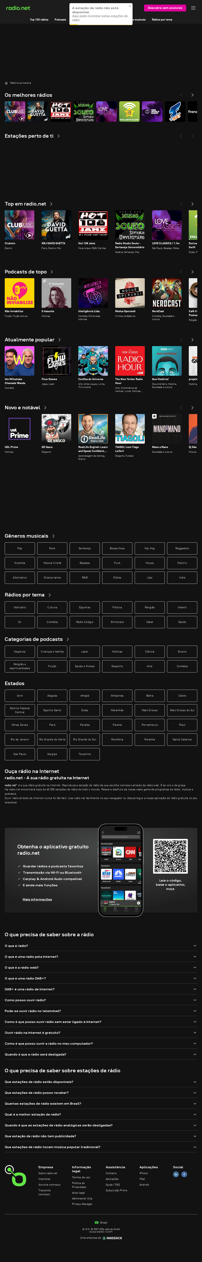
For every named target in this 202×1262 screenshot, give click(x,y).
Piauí (182, 725)
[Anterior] (181, 202)
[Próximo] (192, 202)
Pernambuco (150, 725)
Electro (182, 563)
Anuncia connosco (49, 1184)
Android (144, 1184)
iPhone (143, 1173)
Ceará (182, 695)
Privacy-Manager (82, 1204)
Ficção (52, 666)
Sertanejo (85, 548)
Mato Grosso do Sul (182, 710)
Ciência (149, 651)
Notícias (117, 651)
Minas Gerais (20, 725)
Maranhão (117, 710)
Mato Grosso (150, 710)
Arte (149, 666)
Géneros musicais (134, 19)
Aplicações (112, 1179)
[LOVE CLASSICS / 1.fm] (106, 111)
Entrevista (117, 622)
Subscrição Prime (116, 1190)
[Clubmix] (15, 111)
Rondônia (117, 739)
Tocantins (85, 754)
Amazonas (117, 695)
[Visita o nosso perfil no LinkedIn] (176, 1174)
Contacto (111, 1173)
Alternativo (20, 577)
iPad (142, 1179)
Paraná (117, 725)
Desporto (117, 666)
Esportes (85, 607)
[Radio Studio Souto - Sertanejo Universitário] (83, 111)
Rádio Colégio (85, 622)
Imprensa (44, 1179)
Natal (149, 622)
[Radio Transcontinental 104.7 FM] (175, 111)
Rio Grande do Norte (52, 739)
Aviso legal (78, 1193)
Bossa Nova (117, 548)
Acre (20, 695)
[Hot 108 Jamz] (60, 111)
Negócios (20, 651)
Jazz (149, 577)
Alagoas (52, 695)
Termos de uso (81, 1177)
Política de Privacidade (79, 1185)
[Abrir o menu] (193, 8)
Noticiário (20, 607)
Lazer (84, 651)
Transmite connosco (44, 1192)
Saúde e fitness (84, 666)
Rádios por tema (162, 19)
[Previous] (181, 93)
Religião (150, 607)
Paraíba (85, 725)
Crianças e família (52, 651)
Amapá (84, 695)
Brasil (103, 1222)
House (150, 563)
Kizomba (19, 563)
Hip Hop (150, 548)
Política (117, 607)
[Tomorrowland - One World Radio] (152, 111)
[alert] (101, 14)
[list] (101, 111)
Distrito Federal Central (20, 710)
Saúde (182, 622)
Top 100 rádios (39, 19)
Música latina (52, 577)
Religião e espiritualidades (20, 666)
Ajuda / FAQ (113, 1184)
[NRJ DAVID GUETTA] (38, 111)
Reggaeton (182, 548)
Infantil (182, 607)
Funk (117, 563)
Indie (182, 577)
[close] (130, 6)
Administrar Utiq (82, 1198)
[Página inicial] (6, 83)
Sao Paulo (19, 754)
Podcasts (60, 19)
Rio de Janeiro (20, 739)
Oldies (117, 577)
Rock (52, 548)
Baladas (85, 563)
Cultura (52, 607)
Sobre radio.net (47, 1173)
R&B (85, 577)
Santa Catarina (182, 739)
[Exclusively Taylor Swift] (129, 111)
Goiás (84, 710)
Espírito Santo (52, 710)
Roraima (149, 739)
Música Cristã (52, 563)
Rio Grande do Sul (84, 739)
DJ (19, 622)
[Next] (192, 93)
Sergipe (52, 754)
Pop (19, 548)
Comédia (52, 622)
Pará (52, 725)
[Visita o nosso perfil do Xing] (184, 1174)
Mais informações (37, 899)
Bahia (149, 695)
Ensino (182, 651)
